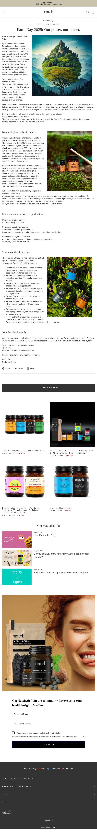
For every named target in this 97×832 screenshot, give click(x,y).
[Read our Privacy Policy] (83, 736)
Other (6, 802)
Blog (51, 21)
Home (45, 21)
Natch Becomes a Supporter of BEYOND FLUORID (61, 572)
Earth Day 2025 (43, 25)
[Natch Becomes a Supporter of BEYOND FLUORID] (17, 577)
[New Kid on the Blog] (17, 539)
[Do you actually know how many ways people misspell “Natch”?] (17, 558)
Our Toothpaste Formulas (18, 779)
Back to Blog (50, 388)
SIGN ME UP (48, 744)
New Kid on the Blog (44, 535)
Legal (5, 794)
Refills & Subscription (16, 786)
